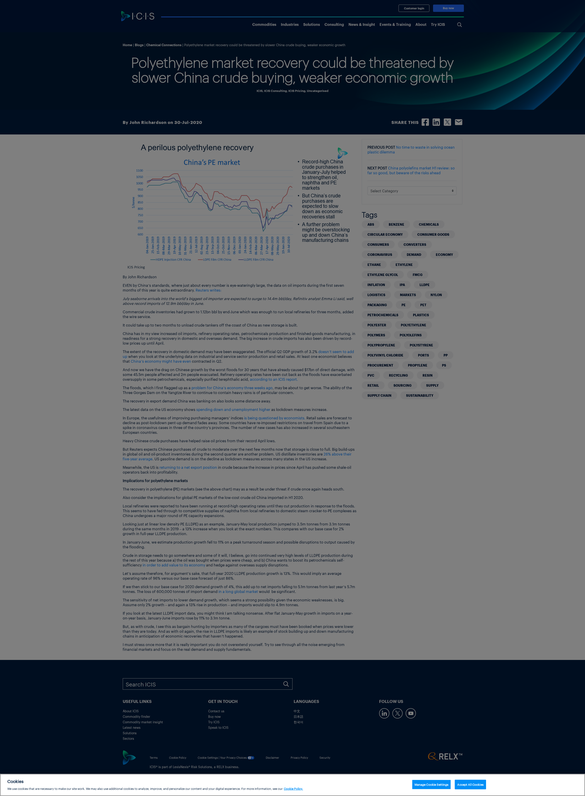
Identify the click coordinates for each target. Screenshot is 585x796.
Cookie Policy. (293, 788)
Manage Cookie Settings (432, 784)
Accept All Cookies (470, 784)
